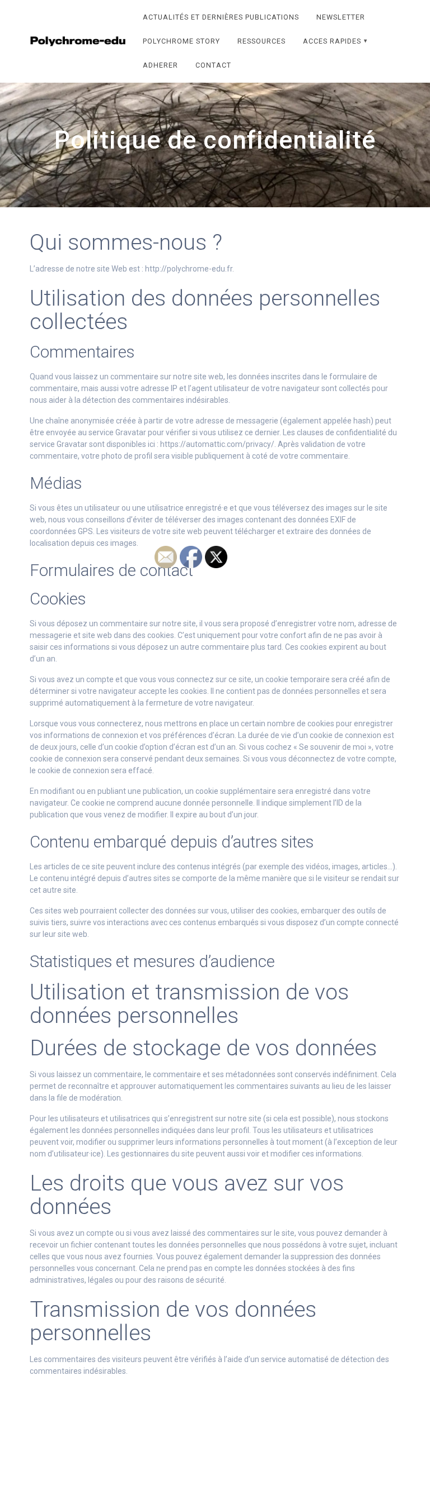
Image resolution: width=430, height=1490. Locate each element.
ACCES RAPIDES (332, 41)
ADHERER (160, 65)
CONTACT (213, 65)
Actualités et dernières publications (221, 17)
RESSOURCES (261, 41)
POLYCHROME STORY (181, 41)
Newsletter (340, 17)
